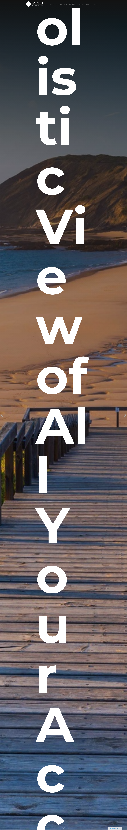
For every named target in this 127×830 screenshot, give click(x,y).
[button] (52, 4)
